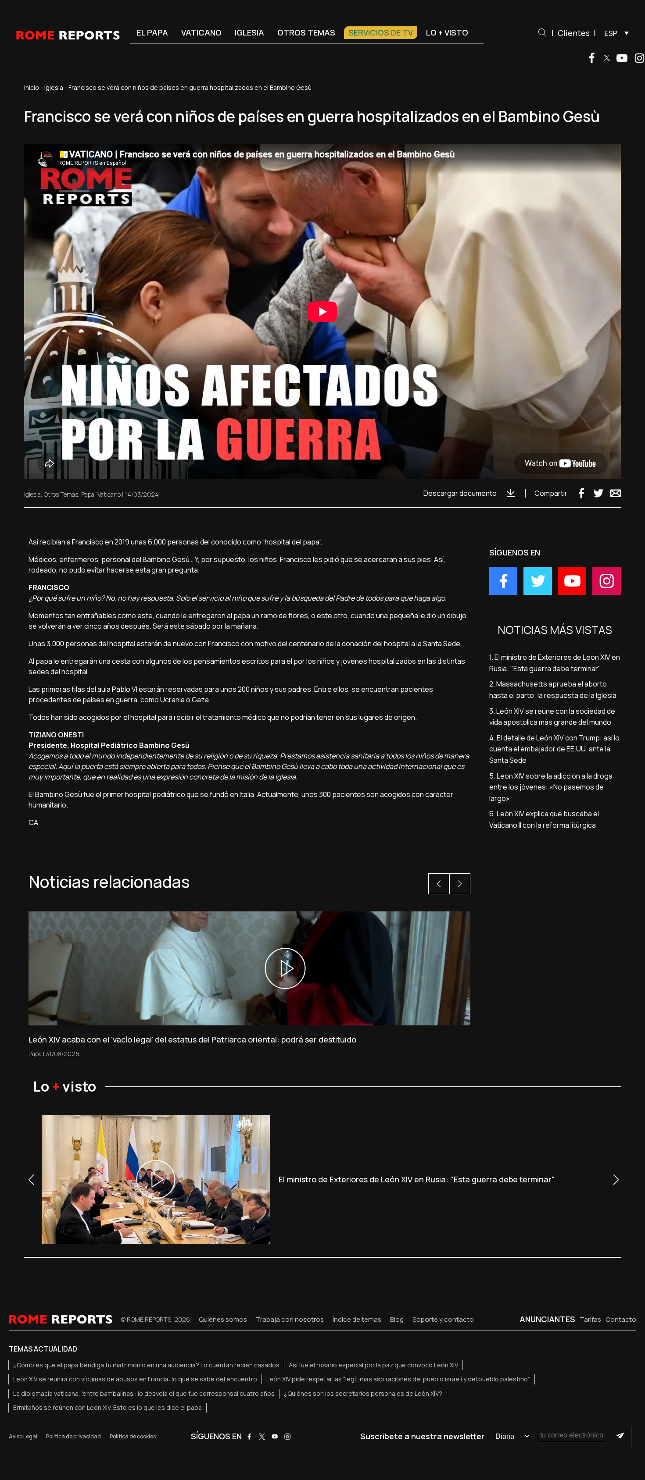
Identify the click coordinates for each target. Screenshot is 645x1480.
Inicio (31, 87)
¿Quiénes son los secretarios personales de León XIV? (363, 1393)
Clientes (574, 33)
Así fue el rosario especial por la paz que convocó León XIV (373, 1365)
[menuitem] (614, 33)
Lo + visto (447, 32)
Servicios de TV (380, 32)
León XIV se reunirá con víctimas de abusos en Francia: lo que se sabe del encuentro (135, 1379)
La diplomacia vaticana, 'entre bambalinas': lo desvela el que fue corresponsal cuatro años (144, 1393)
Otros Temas (61, 494)
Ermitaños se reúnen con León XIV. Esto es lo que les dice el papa (107, 1407)
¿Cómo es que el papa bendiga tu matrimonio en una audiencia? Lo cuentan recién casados (146, 1365)
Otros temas (306, 32)
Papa (87, 494)
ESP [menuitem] (611, 33)
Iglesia (249, 32)
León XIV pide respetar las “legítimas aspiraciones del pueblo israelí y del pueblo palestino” (398, 1379)
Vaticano (201, 32)
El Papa (152, 32)
